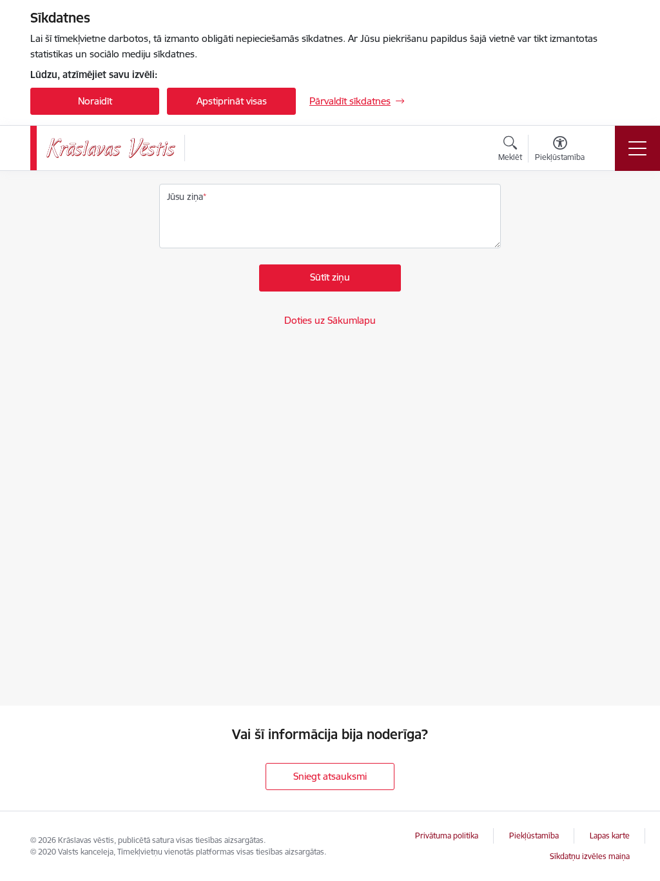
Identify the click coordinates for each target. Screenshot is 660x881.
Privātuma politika (446, 835)
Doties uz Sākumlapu (330, 320)
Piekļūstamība (534, 835)
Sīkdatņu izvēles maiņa (590, 856)
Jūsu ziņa (185, 197)
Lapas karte (610, 835)
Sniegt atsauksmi (330, 776)
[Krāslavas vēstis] (110, 148)
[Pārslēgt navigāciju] (637, 148)
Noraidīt (95, 101)
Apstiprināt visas (232, 101)
